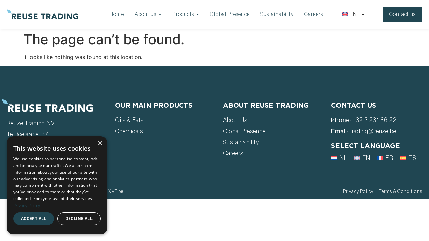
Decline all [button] (79, 218)
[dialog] (57, 185)
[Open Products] (197, 14)
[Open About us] (160, 14)
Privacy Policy (26, 205)
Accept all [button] (33, 218)
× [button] (99, 143)
